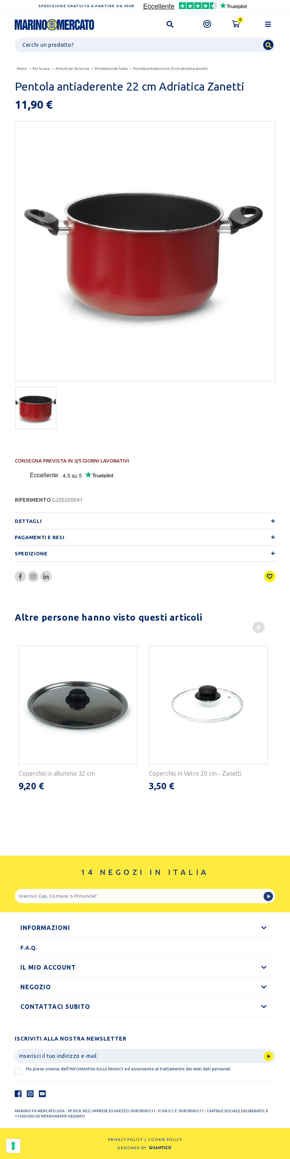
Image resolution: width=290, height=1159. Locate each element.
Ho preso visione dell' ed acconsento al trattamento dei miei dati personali (128, 1069)
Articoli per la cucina (72, 69)
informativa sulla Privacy (96, 1069)
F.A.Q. (28, 948)
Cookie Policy (165, 1139)
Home (22, 69)
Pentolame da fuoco (111, 69)
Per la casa (41, 69)
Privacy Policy (125, 1139)
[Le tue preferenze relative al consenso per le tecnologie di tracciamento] (13, 1146)
